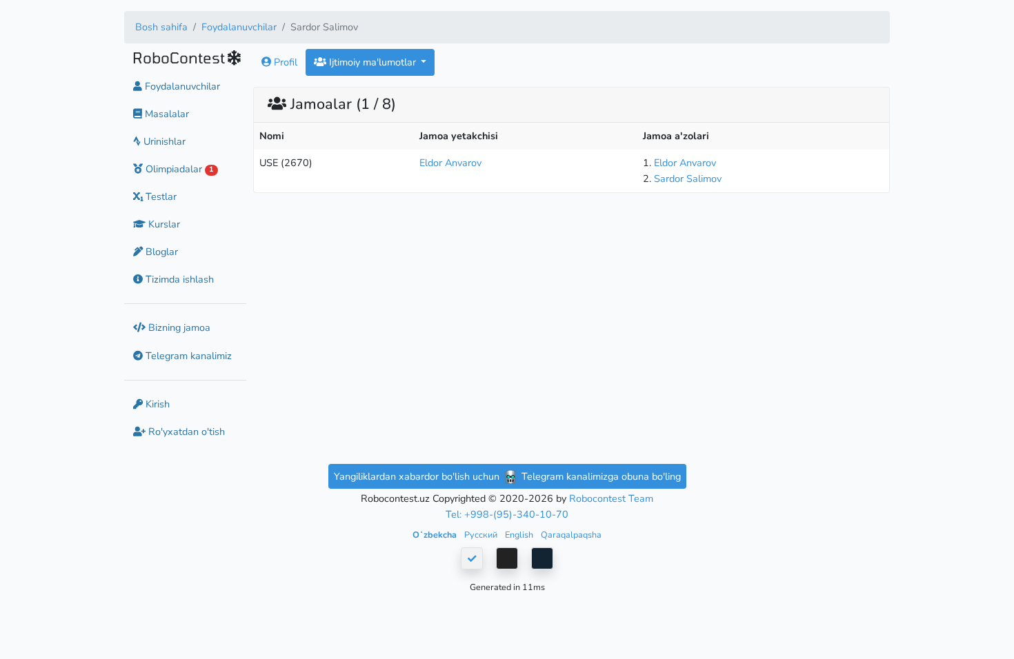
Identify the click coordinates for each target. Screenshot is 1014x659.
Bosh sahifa (161, 27)
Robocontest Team (611, 498)
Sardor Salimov (688, 178)
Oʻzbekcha (435, 534)
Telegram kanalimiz (187, 356)
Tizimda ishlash (178, 279)
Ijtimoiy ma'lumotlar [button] (372, 62)
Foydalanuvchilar (239, 27)
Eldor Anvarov (450, 163)
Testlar (160, 196)
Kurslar (163, 224)
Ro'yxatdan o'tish (185, 431)
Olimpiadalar (178, 169)
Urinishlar (163, 141)
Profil (284, 62)
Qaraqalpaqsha (571, 534)
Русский (481, 534)
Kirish (156, 404)
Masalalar (165, 114)
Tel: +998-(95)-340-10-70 (507, 514)
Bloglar (160, 251)
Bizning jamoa (178, 327)
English (520, 534)
